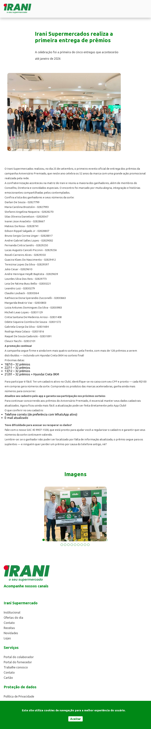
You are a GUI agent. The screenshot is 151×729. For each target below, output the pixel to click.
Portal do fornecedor (18, 662)
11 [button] (77, 540)
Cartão (8, 677)
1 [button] (43, 540)
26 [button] (78, 545)
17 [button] (96, 540)
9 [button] (70, 540)
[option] (75, 514)
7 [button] (63, 540)
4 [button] (53, 540)
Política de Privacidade (19, 696)
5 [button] (57, 540)
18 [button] (100, 540)
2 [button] (47, 540)
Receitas (9, 628)
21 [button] (62, 545)
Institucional (12, 612)
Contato (9, 622)
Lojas (7, 638)
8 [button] (67, 540)
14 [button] (86, 540)
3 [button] (50, 540)
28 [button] (85, 545)
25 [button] (75, 545)
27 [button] (81, 545)
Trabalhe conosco (16, 667)
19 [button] (103, 540)
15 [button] (90, 540)
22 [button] (65, 545)
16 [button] (93, 540)
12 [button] (80, 540)
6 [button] (60, 540)
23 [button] (68, 545)
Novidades (11, 633)
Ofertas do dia (13, 617)
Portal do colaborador (19, 657)
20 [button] (106, 540)
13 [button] (83, 540)
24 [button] (72, 545)
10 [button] (73, 540)
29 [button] (88, 545)
